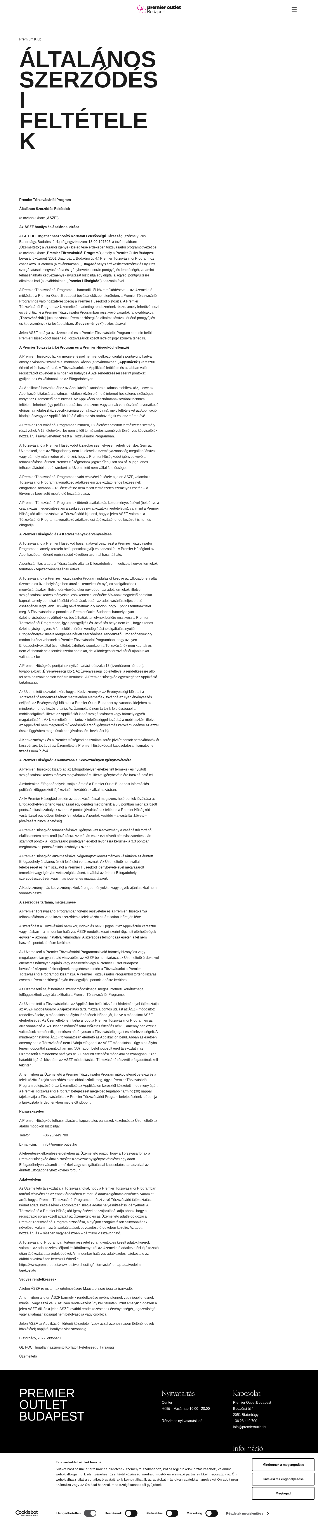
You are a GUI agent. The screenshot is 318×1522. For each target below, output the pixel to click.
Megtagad (283, 1493)
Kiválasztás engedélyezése (283, 1479)
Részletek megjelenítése (244, 1513)
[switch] (131, 1513)
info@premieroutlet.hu (250, 1427)
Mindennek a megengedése (283, 1464)
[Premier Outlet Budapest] (159, 9)
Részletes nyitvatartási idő (182, 1421)
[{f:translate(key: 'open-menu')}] (294, 9)
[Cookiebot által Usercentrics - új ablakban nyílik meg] (26, 1513)
